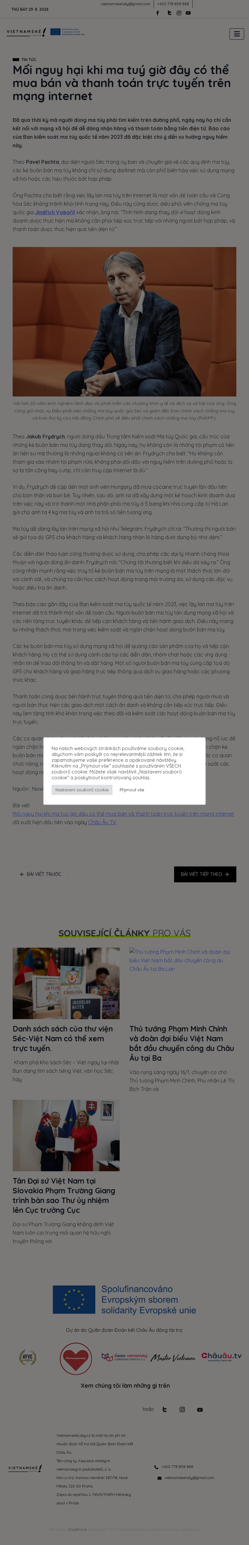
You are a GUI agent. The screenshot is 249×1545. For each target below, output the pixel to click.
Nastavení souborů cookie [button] (82, 789)
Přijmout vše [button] (132, 789)
